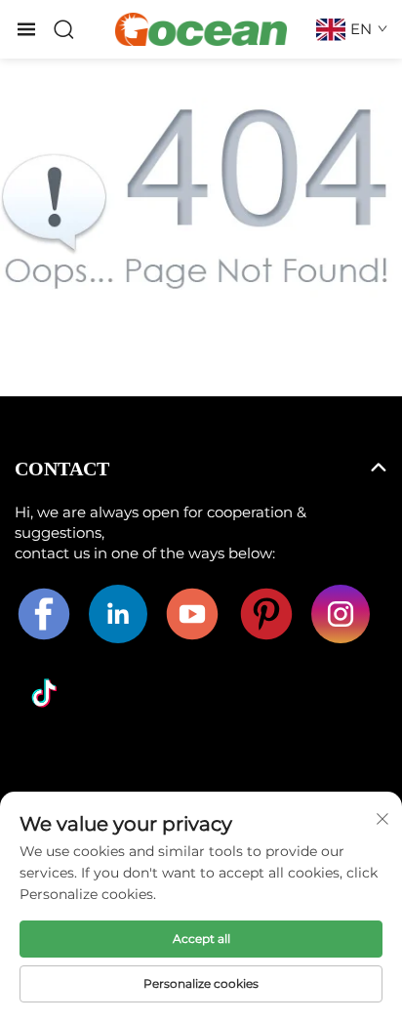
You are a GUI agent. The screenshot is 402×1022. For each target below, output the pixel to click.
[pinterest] (266, 614)
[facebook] (44, 614)
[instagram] (340, 614)
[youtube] (192, 614)
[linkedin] (118, 614)
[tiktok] (44, 693)
